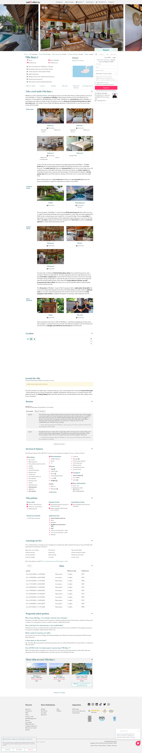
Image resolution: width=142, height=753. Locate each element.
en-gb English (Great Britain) (39, 742)
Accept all (30, 749)
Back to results (69, 2)
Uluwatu (44, 96)
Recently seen (90, 2)
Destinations (59, 2)
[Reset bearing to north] (91, 343)
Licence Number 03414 (110, 743)
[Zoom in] (91, 339)
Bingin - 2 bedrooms (36, 677)
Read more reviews (59, 444)
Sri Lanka (43, 713)
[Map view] (31, 339)
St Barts (59, 711)
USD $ (29, 566)
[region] (59, 356)
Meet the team (29, 724)
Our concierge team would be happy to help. (54, 561)
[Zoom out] (91, 341)
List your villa (29, 717)
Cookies (109, 745)
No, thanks (19, 749)
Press (27, 715)
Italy (58, 709)
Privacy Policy (102, 745)
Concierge (28, 722)
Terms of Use (105, 82)
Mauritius (44, 715)
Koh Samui (44, 711)
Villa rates (65, 86)
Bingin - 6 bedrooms (59, 677)
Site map (114, 745)
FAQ (26, 713)
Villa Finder (75, 709)
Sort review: (29, 411)
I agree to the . (103, 82)
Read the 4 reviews (77, 61)
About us (28, 709)
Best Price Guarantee (103, 60)
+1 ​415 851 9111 (101, 2)
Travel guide (76, 713)
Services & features (76, 87)
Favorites (80, 2)
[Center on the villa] (34, 339)
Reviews (53, 86)
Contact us (111, 2)
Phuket (43, 709)
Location (42, 86)
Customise (7, 749)
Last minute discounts (78, 711)
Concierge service (87, 86)
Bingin (30, 60)
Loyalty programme (31, 726)
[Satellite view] (28, 339)
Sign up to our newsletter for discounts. (105, 84)
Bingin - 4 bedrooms (82, 677)
